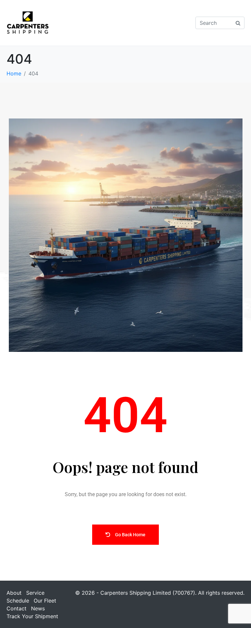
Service (35, 592)
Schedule (18, 600)
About (14, 592)
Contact (16, 608)
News (38, 608)
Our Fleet (45, 600)
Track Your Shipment (32, 616)
